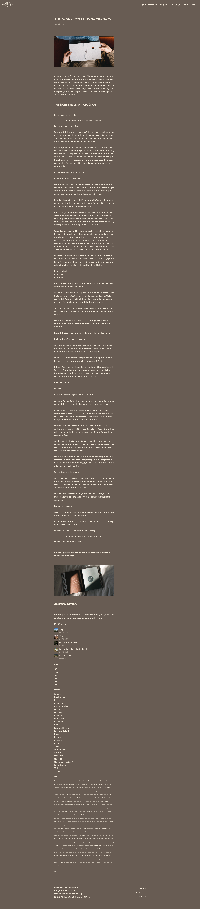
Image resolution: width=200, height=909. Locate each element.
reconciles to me (57, 845)
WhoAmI (84, 804)
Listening (56, 794)
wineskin (99, 862)
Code (104, 780)
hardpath (60, 821)
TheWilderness (57, 804)
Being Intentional (59, 697)
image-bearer (60, 828)
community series (103, 811)
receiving (112, 842)
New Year (57, 734)
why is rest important (87, 862)
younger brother (110, 862)
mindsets (93, 831)
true (60, 859)
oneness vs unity (60, 838)
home (59, 825)
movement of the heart (58, 835)
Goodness (70, 787)
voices (81, 859)
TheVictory (107, 801)
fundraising (76, 818)
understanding (67, 859)
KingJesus (92, 791)
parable (90, 838)
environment (87, 814)
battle (100, 808)
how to (92, 825)
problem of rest (79, 842)
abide (108, 804)
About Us (175, 5)
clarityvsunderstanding (90, 811)
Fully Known (58, 712)
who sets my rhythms (74, 862)
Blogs (164, 5)
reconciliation (64, 845)
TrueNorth (62, 804)
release (100, 845)
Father (62, 787)
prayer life (64, 842)
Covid (55, 784)
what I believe (108, 859)
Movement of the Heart (61, 731)
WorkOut (97, 804)
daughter (74, 814)
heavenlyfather (106, 821)
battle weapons (95, 808)
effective (83, 814)
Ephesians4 (101, 784)
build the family (61, 811)
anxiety (83, 808)
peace (109, 838)
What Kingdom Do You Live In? (63, 762)
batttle (103, 808)
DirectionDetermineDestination (75, 784)
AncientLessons (68, 780)
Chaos (101, 780)
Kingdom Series (98, 791)
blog (111, 808)
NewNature (106, 794)
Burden (98, 780)
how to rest (88, 825)
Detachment (59, 784)
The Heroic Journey (60, 749)
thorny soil (86, 855)
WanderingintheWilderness (70, 804)
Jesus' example (79, 791)
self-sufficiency (100, 848)
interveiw (73, 828)
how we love (97, 825)
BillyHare (90, 780)
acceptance (73, 808)
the (82, 855)
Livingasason (69, 794)
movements (66, 835)
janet (81, 828)
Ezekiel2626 (106, 784)
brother (55, 811)
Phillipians (70, 797)
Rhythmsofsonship (89, 797)
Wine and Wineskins (60, 765)
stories (76, 852)
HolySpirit (94, 787)
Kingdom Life (58, 725)
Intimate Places (59, 722)
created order (56, 814)
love (66, 831)
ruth (79, 848)
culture (61, 814)
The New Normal (70, 801)
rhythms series (57, 848)
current (65, 814)
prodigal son (89, 842)
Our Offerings (150, 5)
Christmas (57, 700)
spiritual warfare (61, 852)
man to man (74, 831)
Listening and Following (61, 728)
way (99, 859)
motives (111, 831)
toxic (102, 855)
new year (84, 835)
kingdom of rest (97, 828)
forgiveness (104, 814)
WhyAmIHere (89, 804)
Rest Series (57, 737)
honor (68, 825)
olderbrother (111, 835)
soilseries (109, 848)
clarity (97, 811)
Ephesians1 (96, 784)
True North (57, 753)
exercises (93, 814)
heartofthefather (93, 821)
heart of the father (85, 821)
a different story (103, 804)
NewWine (110, 794)
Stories (56, 746)
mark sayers (79, 831)
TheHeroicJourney (95, 801)
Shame (110, 797)
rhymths (111, 845)
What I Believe (58, 759)
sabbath (82, 848)
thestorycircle (78, 855)
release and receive (94, 845)
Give (186, 5)
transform (106, 855)
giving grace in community (90, 818)
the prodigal (72, 855)
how (101, 825)
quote (98, 842)
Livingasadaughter (62, 794)
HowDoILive (109, 787)
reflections (76, 845)
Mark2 (77, 794)
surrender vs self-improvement (88, 852)
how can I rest (73, 825)
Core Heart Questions (61, 706)
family (97, 814)
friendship (63, 818)
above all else (67, 808)
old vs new (94, 835)
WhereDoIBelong (79, 804)
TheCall (83, 801)
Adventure (57, 694)
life (64, 831)
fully (72, 818)
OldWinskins (65, 797)
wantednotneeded (88, 859)
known (55, 831)
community (109, 811)
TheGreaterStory (88, 801)
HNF (77, 787)
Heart (83, 787)
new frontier (74, 835)
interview (77, 828)
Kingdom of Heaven (105, 791)
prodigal (94, 842)
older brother (105, 835)
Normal (55, 797)
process (84, 842)
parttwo (102, 838)
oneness (66, 838)
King (110, 791)
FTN (110, 784)
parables (86, 838)
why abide (80, 862)
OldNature (60, 797)
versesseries (76, 859)
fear (100, 814)
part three (98, 838)
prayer (74, 842)
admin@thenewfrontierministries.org (70, 894)
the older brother (107, 852)
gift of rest (82, 818)
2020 (55, 780)
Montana (91, 794)
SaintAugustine (105, 797)
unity (72, 859)
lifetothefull (60, 831)
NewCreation (96, 794)
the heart (101, 852)
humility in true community (108, 825)
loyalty (69, 831)
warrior (93, 859)
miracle (97, 831)
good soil (102, 818)
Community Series (60, 703)
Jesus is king (60, 791)
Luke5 (73, 794)
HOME (80, 787)
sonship (55, 852)
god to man (98, 818)
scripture (86, 848)
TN (65, 801)
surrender (97, 852)
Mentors (80, 794)
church (84, 811)
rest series (105, 845)
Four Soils (57, 709)
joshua (84, 828)
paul (106, 838)
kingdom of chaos (90, 828)
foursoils (59, 818)
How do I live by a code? (101, 787)
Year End (57, 771)
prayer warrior (69, 842)
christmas (80, 811)
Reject (78, 797)
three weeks (91, 855)
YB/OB (56, 768)
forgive (108, 814)
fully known (68, 818)
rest (108, 845)
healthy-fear (74, 821)
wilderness (94, 862)
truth (63, 859)
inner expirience (67, 828)
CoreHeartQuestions (110, 780)
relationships (81, 845)
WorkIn (93, 804)
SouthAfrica (59, 801)
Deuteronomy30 (65, 784)
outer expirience (72, 838)
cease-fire (67, 811)
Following (66, 787)
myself (70, 835)
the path (60, 855)
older (55, 838)
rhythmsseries (63, 848)
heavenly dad (99, 821)
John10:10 (84, 791)
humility (55, 828)
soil (112, 848)
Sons (55, 801)
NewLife (101, 794)
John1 (88, 791)
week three (103, 859)
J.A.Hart (55, 791)
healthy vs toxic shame (67, 821)
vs (83, 859)
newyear (88, 835)
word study (104, 862)
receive (101, 842)
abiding (111, 804)
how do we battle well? (81, 825)
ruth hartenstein (74, 848)
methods (89, 831)
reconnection (70, 845)
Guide (74, 787)
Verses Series (58, 756)
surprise (79, 852)
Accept (58, 780)
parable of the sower (80, 838)
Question (74, 797)
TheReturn (102, 801)
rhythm (68, 848)
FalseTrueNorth (57, 787)
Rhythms (57, 743)
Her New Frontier (59, 719)
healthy (79, 821)
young (62, 865)
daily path (70, 814)
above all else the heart (58, 808)
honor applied (63, 825)
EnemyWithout (90, 784)
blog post (107, 808)
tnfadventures (97, 855)
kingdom (110, 828)
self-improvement (92, 848)
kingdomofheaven (104, 828)
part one (94, 838)
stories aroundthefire (70, 852)
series (105, 848)
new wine (79, 835)
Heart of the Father (60, 715)
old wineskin (99, 835)
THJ (63, 801)
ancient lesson (78, 808)
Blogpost (94, 780)
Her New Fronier (88, 787)
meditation (84, 831)
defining (78, 814)
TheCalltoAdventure (77, 801)
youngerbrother (57, 865)
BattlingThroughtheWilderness (81, 780)
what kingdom (66, 862)
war (97, 859)
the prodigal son (66, 855)
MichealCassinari (86, 794)
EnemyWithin (84, 784)
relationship (87, 845)
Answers (73, 780)
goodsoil (106, 818)
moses (108, 831)
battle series (88, 808)
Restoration (58, 740)
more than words (103, 831)
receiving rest (106, 842)
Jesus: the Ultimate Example (69, 791)
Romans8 (99, 797)
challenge (72, 811)
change (76, 811)
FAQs (194, 5)
